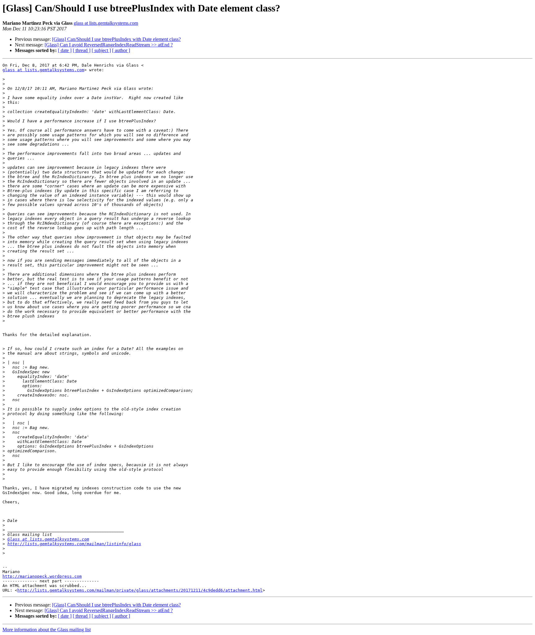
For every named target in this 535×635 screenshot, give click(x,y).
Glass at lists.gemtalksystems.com (48, 539)
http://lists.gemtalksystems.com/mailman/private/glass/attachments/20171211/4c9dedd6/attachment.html (140, 590)
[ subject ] (101, 50)
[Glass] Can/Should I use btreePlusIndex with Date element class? (116, 39)
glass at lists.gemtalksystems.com (106, 23)
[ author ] (121, 50)
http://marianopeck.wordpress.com (42, 576)
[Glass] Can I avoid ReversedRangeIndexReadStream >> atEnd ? (109, 44)
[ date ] (65, 50)
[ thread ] (81, 50)
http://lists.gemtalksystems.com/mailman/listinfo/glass (74, 543)
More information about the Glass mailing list (46, 629)
